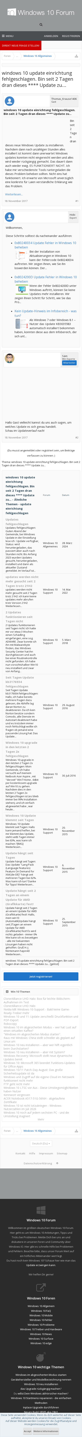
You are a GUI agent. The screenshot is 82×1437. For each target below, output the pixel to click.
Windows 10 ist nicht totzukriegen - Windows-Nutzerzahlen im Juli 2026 (33, 1107)
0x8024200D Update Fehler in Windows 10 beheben (46, 279)
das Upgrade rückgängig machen (40, 1388)
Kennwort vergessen (17, 1095)
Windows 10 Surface (41, 1338)
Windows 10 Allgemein (41, 1306)
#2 (76, 437)
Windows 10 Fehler (41, 1320)
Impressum (46, 1153)
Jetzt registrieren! (41, 976)
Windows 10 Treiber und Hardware (41, 1329)
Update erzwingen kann (40, 1265)
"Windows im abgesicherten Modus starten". (32, 1034)
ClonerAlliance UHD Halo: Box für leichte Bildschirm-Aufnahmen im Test (37, 1000)
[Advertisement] (37, 129)
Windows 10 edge (41, 1343)
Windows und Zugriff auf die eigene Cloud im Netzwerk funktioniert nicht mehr (39, 1078)
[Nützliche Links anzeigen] (76, 56)
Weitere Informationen (45, 1431)
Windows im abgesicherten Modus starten (41, 1375)
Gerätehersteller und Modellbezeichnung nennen (41, 1379)
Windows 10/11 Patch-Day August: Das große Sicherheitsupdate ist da (33, 1071)
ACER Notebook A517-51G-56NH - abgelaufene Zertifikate (34, 1100)
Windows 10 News (41, 1334)
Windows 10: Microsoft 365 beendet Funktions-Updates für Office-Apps (39, 1064)
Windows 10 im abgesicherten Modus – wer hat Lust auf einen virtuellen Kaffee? (40, 1029)
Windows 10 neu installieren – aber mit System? (34, 1052)
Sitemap (62, 1153)
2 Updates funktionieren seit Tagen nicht (19, 616)
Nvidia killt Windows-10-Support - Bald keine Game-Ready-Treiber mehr (37, 1011)
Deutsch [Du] (40, 1143)
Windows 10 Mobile (41, 1315)
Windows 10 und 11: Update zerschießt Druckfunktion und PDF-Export (41, 1018)
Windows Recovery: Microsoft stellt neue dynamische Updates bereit (38, 1057)
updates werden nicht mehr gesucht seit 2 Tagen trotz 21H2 (22, 581)
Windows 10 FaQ (41, 1311)
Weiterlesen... (14, 194)
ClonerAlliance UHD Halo (19, 1006)
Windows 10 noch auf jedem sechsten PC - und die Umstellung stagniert (36, 1114)
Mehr (41, 1119)
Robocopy (10, 1024)
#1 (76, 201)
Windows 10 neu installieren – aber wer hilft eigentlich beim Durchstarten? (38, 1046)
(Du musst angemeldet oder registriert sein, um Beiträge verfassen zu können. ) (41, 453)
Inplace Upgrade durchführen (41, 1407)
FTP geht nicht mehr (17, 1084)
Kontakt (20, 1153)
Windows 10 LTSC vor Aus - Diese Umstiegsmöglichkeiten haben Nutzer (41, 1089)
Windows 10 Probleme (41, 1324)
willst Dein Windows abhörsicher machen (42, 1393)
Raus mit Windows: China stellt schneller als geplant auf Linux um (39, 1039)
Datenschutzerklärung (38, 1163)
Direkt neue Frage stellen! (20, 45)
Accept (27, 1431)
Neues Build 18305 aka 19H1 (41, 1412)
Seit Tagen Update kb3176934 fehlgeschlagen (20, 681)
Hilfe (32, 1153)
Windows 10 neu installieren (41, 1384)
